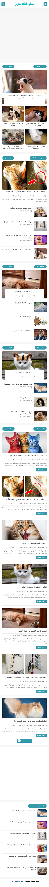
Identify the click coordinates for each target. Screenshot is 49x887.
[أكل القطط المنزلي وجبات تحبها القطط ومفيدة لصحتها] (13, 137)
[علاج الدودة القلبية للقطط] (40, 307)
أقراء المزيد (41, 469)
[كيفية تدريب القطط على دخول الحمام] (13, 114)
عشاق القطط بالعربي (16, 881)
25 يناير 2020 (18, 296)
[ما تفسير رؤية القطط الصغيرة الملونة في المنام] (24, 442)
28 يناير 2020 (18, 377)
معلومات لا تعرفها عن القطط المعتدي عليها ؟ (25, 95)
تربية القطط (28, 98)
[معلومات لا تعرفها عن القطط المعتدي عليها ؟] (24, 87)
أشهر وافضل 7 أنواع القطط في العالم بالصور (22, 856)
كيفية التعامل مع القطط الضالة (21, 398)
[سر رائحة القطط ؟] (40, 321)
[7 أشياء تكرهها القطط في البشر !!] (40, 212)
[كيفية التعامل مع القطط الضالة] (40, 402)
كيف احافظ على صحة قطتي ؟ (22, 330)
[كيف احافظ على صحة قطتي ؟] (40, 334)
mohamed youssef (40, 196)
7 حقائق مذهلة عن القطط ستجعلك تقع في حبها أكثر (26, 192)
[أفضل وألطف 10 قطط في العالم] (24, 365)
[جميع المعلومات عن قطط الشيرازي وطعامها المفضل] (40, 416)
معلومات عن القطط (27, 196)
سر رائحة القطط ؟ (26, 317)
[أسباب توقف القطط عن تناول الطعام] (24, 284)
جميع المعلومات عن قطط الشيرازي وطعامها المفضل (20, 413)
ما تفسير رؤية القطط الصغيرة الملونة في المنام (28, 456)
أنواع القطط (27, 591)
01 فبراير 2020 (15, 196)
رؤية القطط (27, 460)
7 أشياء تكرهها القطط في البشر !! (21, 208)
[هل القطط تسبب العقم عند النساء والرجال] (40, 226)
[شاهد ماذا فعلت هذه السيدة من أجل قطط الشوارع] (24, 664)
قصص (29, 681)
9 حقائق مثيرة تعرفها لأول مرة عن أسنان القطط (19, 237)
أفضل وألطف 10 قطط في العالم (24, 372)
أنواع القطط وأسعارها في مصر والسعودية (18, 384)
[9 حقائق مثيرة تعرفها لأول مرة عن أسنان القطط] (40, 240)
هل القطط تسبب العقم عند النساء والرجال (18, 222)
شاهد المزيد (8, 429)
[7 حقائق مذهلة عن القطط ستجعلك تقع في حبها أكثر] (24, 175)
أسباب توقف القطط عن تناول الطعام (24, 291)
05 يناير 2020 (19, 98)
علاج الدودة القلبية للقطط (23, 303)
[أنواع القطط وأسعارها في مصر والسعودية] (40, 388)
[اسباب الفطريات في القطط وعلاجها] (36, 137)
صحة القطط (27, 635)
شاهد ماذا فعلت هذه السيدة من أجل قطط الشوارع (27, 677)
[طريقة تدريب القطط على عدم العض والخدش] (36, 114)
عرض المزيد (8, 66)
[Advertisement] (24, 36)
